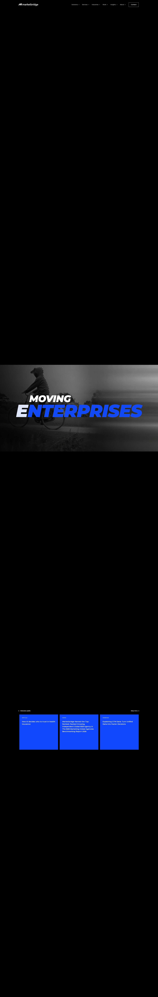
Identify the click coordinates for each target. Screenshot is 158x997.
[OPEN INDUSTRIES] (99, 4)
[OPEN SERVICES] (88, 4)
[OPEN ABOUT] (125, 4)
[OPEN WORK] (107, 4)
